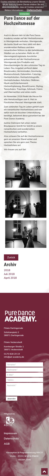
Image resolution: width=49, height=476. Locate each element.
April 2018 (10, 278)
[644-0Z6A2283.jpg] (25, 173)
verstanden (24, 13)
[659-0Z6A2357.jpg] (25, 234)
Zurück (11, 257)
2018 (7, 270)
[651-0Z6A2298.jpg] (25, 204)
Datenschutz (34, 10)
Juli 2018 (9, 274)
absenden (11, 398)
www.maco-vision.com (28, 457)
